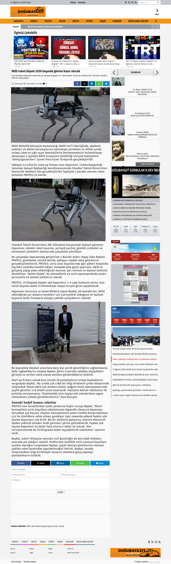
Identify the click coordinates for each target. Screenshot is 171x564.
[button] (153, 27)
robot (33, 526)
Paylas (21, 463)
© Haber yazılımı (141, 561)
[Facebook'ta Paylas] (77, 83)
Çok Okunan (123, 164)
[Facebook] (126, 2)
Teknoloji (18, 83)
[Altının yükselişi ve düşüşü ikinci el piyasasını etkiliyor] (135, 336)
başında (44, 526)
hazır (56, 526)
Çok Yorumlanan (147, 164)
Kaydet (60, 492)
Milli (28, 526)
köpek (38, 526)
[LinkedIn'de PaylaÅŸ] (92, 83)
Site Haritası (16, 561)
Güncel (34, 21)
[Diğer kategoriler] (156, 21)
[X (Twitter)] (129, 2)
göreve (51, 526)
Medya (62, 21)
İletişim (81, 2)
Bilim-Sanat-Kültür (138, 21)
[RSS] (135, 2)
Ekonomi (117, 21)
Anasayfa (18, 21)
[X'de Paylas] (84, 83)
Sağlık (75, 21)
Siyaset (48, 21)
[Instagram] (132, 2)
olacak (61, 526)
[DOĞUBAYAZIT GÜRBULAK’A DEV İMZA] (135, 182)
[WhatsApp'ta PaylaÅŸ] (99, 83)
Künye (73, 2)
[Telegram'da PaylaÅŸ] (106, 83)
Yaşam (102, 21)
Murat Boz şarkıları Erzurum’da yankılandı (40, 27)
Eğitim (89, 21)
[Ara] (158, 2)
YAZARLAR (135, 72)
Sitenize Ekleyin (30, 561)
